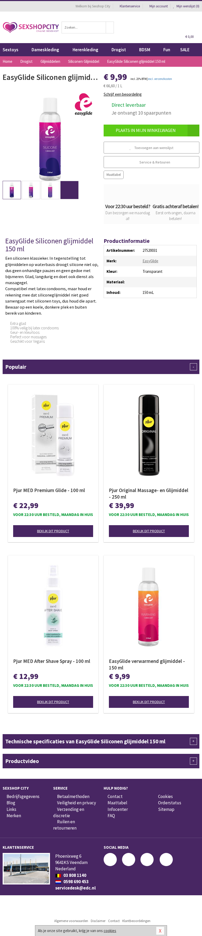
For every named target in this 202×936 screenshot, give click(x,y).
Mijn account (158, 6)
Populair (99, 366)
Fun (166, 50)
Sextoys (10, 50)
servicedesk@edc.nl (75, 888)
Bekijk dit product (53, 531)
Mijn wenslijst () (187, 6)
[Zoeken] (110, 27)
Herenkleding (85, 50)
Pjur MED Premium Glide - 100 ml (49, 490)
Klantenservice (130, 6)
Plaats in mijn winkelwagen (146, 130)
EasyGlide (150, 260)
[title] (83, 104)
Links (11, 809)
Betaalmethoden (73, 796)
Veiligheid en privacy (76, 803)
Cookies (165, 796)
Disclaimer (98, 921)
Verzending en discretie (68, 812)
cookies (110, 930)
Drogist (119, 50)
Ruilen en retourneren (65, 825)
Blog (11, 803)
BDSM (144, 50)
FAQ (111, 816)
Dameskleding (45, 50)
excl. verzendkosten (160, 79)
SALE (185, 50)
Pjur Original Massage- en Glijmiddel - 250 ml (148, 493)
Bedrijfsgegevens (23, 796)
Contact (115, 796)
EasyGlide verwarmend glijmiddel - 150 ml (147, 664)
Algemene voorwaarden (71, 921)
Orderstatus (169, 803)
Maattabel (114, 174)
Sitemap (166, 809)
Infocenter (118, 809)
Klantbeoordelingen (136, 921)
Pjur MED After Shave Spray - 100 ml (51, 661)
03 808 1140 (74, 875)
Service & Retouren (154, 162)
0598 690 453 (76, 881)
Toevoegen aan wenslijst (153, 147)
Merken (14, 816)
